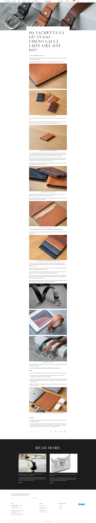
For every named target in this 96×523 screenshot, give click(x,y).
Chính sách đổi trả (43, 510)
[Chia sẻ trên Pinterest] (60, 432)
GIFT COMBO (60, 1)
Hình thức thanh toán (43, 508)
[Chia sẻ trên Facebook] (51, 432)
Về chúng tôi (42, 505)
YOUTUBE (60, 508)
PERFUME (67, 1)
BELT (29, 1)
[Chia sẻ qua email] (64, 432)
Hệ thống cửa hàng (43, 507)
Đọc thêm (20, 482)
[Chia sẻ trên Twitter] (56, 432)
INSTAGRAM (61, 507)
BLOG (78, 1)
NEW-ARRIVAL (7, 1)
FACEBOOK (60, 505)
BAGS (19, 1)
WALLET (14, 1)
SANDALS (24, 1)
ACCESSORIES (35, 1)
